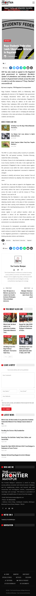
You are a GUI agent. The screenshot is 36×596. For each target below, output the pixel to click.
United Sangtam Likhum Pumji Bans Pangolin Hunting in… (23, 143)
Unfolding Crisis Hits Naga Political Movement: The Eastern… (23, 126)
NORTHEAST (7, 41)
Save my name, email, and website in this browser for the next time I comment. (18, 404)
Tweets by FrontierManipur (8, 519)
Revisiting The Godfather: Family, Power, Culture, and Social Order (16, 438)
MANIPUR (15, 574)
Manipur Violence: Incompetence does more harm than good (26, 294)
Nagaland (29, 240)
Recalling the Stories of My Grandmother (13, 430)
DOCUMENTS (25, 583)
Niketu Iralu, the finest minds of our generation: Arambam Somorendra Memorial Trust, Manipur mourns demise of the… (17, 421)
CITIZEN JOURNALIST (10, 583)
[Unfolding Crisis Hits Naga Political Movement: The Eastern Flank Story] (5, 128)
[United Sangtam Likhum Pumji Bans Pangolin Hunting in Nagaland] (5, 144)
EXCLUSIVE (22, 336)
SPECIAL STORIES (7, 577)
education (8, 240)
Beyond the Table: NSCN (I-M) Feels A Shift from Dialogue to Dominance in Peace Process (18, 447)
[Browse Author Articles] (18, 259)
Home (7, 574)
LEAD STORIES (7, 314)
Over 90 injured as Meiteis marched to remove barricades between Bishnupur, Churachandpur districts (9, 296)
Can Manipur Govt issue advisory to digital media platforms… (23, 135)
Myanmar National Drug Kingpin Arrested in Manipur (15, 455)
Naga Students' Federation (19, 240)
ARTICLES (18, 577)
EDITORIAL (9, 580)
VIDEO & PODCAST (23, 580)
